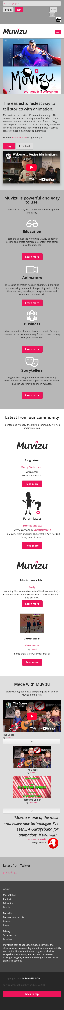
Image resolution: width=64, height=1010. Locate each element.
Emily (32, 587)
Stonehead (33, 802)
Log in (8, 9)
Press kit (7, 913)
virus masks (32, 645)
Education (8, 903)
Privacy (6, 931)
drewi (34, 649)
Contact (7, 899)
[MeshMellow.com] (31, 978)
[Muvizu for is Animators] (32, 269)
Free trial (24, 146)
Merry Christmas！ (32, 467)
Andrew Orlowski (37, 839)
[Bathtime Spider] (32, 787)
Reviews (7, 921)
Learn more (32, 256)
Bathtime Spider (32, 799)
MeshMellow (9, 894)
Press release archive (14, 917)
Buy (9, 146)
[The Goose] (32, 757)
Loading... (11, 872)
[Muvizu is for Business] (32, 315)
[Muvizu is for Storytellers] (32, 361)
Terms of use (10, 935)
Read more (32, 484)
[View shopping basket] (58, 19)
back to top (32, 994)
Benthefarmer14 (42, 529)
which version (19, 137)
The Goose (8, 734)
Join (19, 9)
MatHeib (9, 737)
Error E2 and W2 (32, 525)
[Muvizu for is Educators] (32, 223)
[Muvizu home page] (15, 30)
